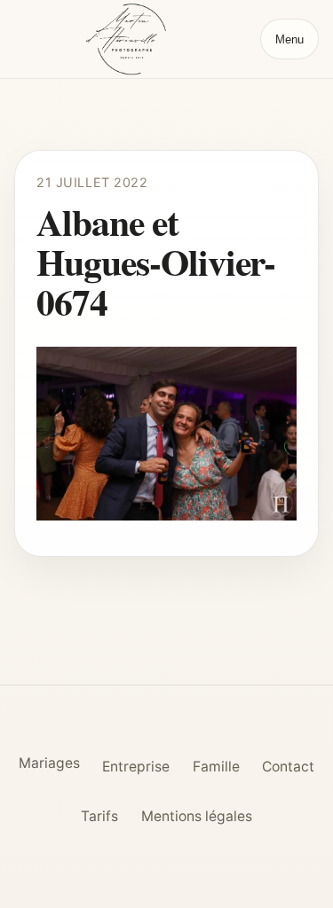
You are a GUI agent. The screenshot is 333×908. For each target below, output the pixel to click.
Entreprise (136, 766)
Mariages (49, 763)
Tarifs (99, 816)
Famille (216, 766)
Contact (288, 766)
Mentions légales (196, 816)
